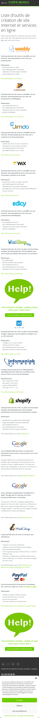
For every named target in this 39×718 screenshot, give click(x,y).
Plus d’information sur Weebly (11, 78)
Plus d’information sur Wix (10, 195)
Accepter (19, 700)
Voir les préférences (19, 711)
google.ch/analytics (28, 476)
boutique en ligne (29, 587)
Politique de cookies (10, 715)
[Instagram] (8, 664)
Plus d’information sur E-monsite (12, 117)
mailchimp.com (27, 565)
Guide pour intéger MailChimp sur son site (15, 567)
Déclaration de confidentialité (25, 715)
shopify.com (25, 434)
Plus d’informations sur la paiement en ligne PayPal (18, 606)
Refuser (19, 706)
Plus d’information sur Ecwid (10, 354)
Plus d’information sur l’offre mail (12, 392)
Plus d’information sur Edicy (10, 233)
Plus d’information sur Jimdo (10, 155)
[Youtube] (3, 664)
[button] (36, 678)
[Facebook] (13, 664)
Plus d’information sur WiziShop (11, 274)
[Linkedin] (18, 664)
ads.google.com (27, 517)
